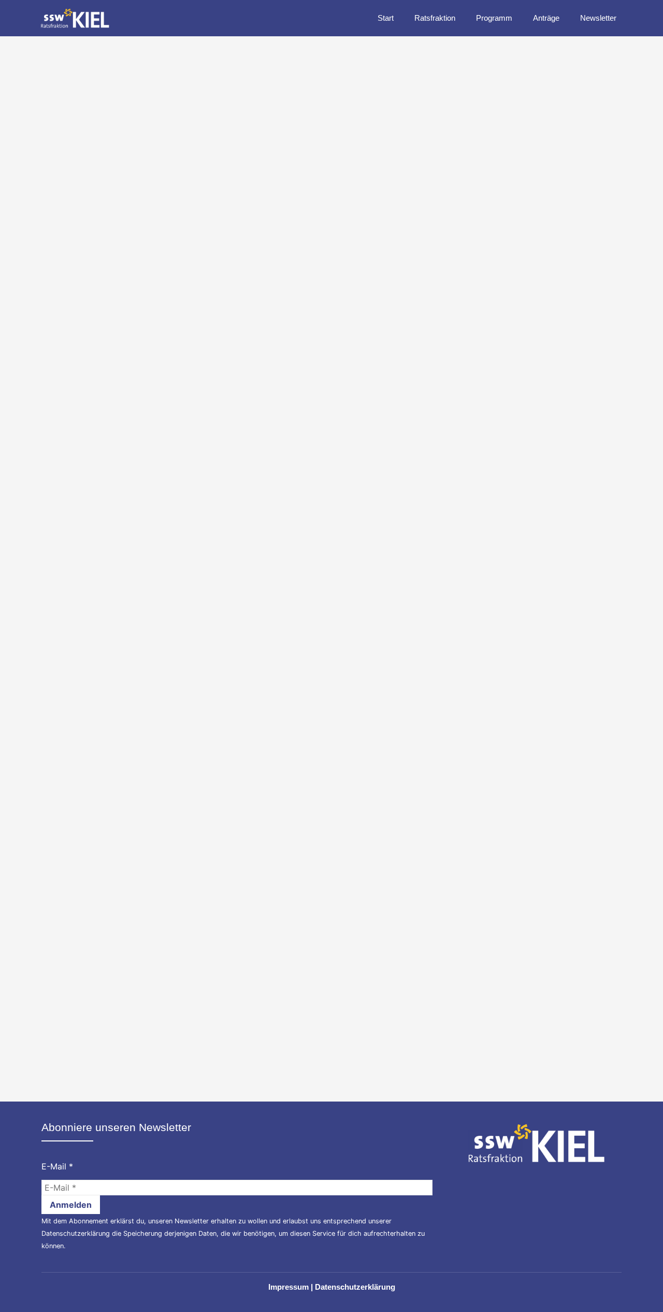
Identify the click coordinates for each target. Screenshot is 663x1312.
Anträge (546, 17)
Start (386, 17)
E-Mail (57, 1166)
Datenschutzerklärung (75, 1233)
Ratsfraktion (434, 17)
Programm (494, 17)
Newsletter (598, 17)
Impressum (288, 1286)
